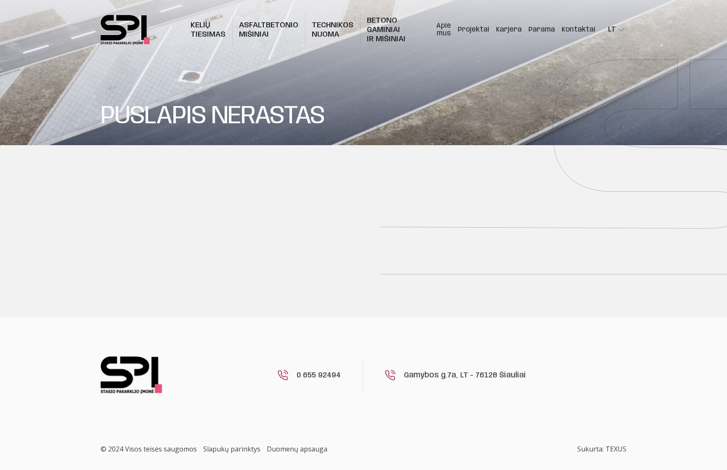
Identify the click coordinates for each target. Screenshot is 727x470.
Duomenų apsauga (297, 449)
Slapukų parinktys (231, 449)
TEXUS (615, 449)
